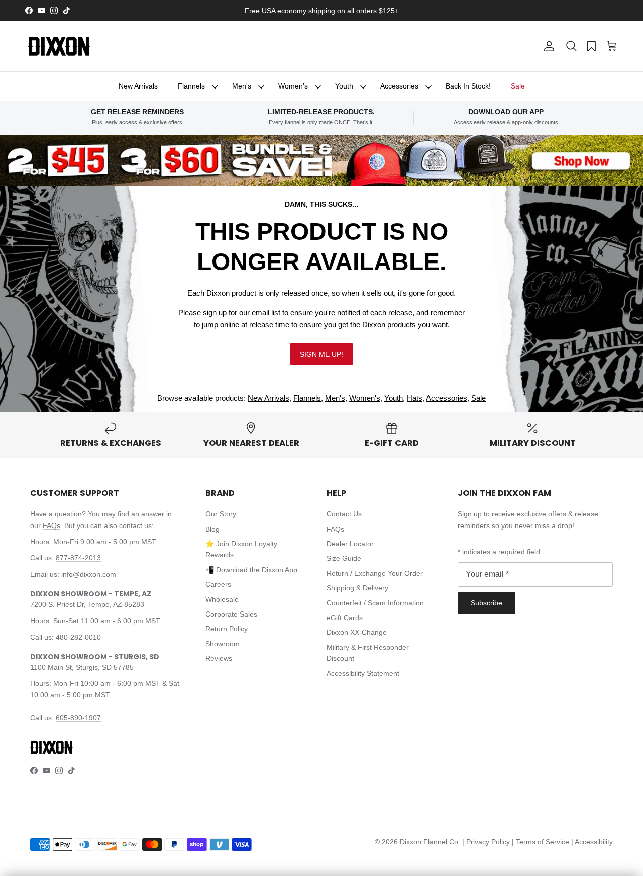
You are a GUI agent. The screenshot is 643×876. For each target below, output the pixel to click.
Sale (518, 86)
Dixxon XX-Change (357, 632)
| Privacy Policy (487, 842)
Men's (241, 86)
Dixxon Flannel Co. (430, 842)
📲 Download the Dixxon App (251, 570)
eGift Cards (345, 618)
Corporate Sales (231, 614)
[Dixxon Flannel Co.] (59, 46)
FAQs (51, 525)
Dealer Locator (350, 544)
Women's (293, 86)
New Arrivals (138, 86)
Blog (212, 529)
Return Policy (226, 629)
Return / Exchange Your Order (375, 573)
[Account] (547, 46)
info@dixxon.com (88, 574)
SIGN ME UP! (321, 354)
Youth (344, 86)
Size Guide (344, 558)
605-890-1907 (78, 718)
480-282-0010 (78, 637)
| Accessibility (592, 842)
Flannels (191, 86)
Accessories (399, 86)
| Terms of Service (541, 842)
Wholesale (222, 599)
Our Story (220, 514)
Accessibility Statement (363, 673)
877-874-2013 (78, 558)
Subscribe (486, 603)
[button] (571, 46)
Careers (218, 584)
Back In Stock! (468, 86)
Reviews (218, 658)
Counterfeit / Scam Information (375, 603)
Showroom (222, 644)
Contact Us (344, 514)
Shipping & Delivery (357, 588)
